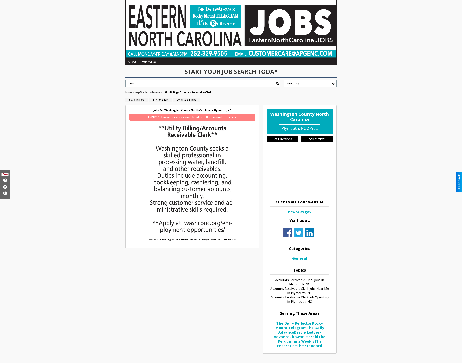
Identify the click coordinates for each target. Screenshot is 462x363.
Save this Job (136, 99)
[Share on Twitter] (5, 186)
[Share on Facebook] (5, 180)
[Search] (277, 83)
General (156, 92)
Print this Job (160, 99)
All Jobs (132, 61)
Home (128, 92)
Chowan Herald (303, 336)
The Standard (309, 345)
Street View (316, 139)
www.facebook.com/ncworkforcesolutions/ (287, 232)
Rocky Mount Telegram (299, 325)
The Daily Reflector (294, 323)
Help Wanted (148, 61)
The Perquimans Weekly (302, 339)
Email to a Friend (186, 99)
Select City (293, 83)
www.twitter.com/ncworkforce (298, 232)
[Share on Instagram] (5, 193)
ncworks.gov (299, 212)
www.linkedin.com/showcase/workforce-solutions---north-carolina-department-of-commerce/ (309, 232)
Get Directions (282, 139)
